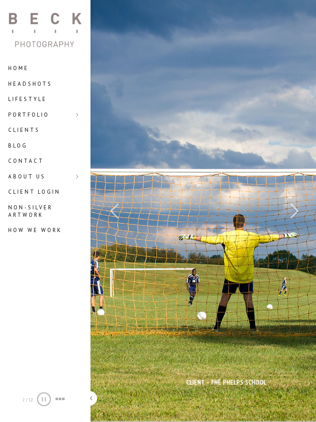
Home (18, 68)
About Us (27, 177)
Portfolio (28, 115)
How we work (35, 230)
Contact (26, 160)
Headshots (30, 83)
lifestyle (27, 99)
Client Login (34, 191)
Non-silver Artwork (30, 211)
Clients (24, 130)
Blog (18, 145)
